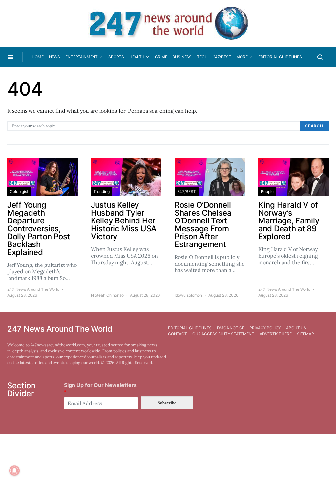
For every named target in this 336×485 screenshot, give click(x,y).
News (54, 56)
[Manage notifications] (14, 470)
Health (136, 56)
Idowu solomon (188, 295)
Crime (161, 56)
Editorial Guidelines (280, 56)
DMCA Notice (230, 327)
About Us (296, 327)
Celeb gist (19, 191)
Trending (102, 191)
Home (37, 56)
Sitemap (305, 333)
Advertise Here (276, 333)
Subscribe (167, 402)
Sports (116, 56)
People (267, 191)
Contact (177, 333)
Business (182, 56)
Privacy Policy (265, 327)
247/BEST (222, 56)
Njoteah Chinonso (107, 295)
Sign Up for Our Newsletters (100, 388)
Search (314, 126)
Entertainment (81, 56)
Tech (202, 56)
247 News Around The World (33, 289)
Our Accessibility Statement (223, 333)
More (241, 56)
